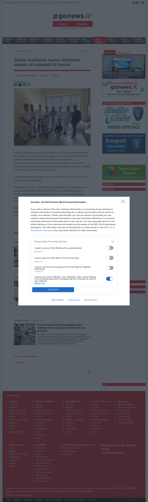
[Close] (124, 202)
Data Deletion (57, 300)
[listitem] (74, 241)
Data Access (74, 300)
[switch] (110, 248)
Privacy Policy (90, 300)
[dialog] (74, 251)
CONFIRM (53, 290)
